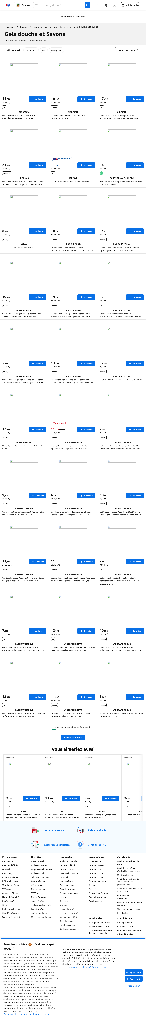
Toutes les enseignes (98, 897)
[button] (36, 5)
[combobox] (67, 5)
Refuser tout (133, 979)
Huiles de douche (37, 40)
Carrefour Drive (67, 869)
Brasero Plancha (38, 861)
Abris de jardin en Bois (41, 905)
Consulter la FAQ (97, 844)
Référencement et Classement (125, 896)
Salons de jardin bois (40, 877)
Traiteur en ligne (67, 885)
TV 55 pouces (37, 893)
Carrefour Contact (97, 877)
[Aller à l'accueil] (8, 5)
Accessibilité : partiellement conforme (130, 903)
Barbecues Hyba (38, 873)
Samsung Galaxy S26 (11, 917)
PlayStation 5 (8, 901)
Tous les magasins (96, 901)
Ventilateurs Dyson (10, 885)
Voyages (63, 905)
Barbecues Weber (39, 865)
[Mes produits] (106, 5)
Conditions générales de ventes (128, 862)
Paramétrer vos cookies (99, 926)
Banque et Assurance (69, 893)
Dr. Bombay (7, 869)
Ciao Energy (7, 873)
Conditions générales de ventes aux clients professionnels (128, 882)
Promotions (31, 50)
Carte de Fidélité (67, 865)
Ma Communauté (68, 917)
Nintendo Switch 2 (10, 897)
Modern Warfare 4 (10, 877)
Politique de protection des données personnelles (101, 931)
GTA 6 (4, 905)
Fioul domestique (68, 889)
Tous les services (67, 925)
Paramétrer (134, 985)
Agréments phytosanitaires (129, 930)
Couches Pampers (39, 881)
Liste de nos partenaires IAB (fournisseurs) (84, 967)
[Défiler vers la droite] (135, 787)
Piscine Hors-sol (38, 889)
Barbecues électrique (12, 909)
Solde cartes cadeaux (69, 929)
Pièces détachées (125, 934)
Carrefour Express (96, 873)
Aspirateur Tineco (10, 893)
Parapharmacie (40, 26)
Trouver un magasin (53, 829)
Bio (43, 50)
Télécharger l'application (56, 844)
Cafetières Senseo (10, 913)
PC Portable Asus (10, 881)
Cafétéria (93, 889)
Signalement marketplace (128, 909)
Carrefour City (95, 869)
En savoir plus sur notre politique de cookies (26, 1014)
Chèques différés (10, 865)
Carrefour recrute (68, 913)
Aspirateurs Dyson (39, 913)
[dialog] (73, 979)
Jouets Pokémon (38, 901)
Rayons (23, 26)
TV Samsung (7, 889)
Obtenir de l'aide (97, 829)
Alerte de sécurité (125, 926)
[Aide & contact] (98, 5)
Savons (22, 40)
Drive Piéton (65, 877)
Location (64, 897)
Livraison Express (67, 881)
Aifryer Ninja (36, 885)
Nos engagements (125, 922)
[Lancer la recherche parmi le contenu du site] (87, 5)
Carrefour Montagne (98, 881)
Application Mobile (68, 861)
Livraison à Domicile (69, 873)
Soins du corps (61, 26)
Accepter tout (133, 972)
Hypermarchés (95, 861)
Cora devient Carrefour (99, 893)
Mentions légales (125, 875)
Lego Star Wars (37, 909)
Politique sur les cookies (99, 922)
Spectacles (64, 901)
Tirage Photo (66, 909)
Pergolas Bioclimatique (41, 869)
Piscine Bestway (38, 897)
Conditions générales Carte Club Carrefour (129, 890)
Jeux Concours (66, 921)
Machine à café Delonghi (42, 917)
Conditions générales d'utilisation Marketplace (128, 869)
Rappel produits (124, 938)
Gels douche (11, 40)
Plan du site (122, 913)
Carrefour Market (96, 865)
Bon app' (92, 885)
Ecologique (56, 50)
